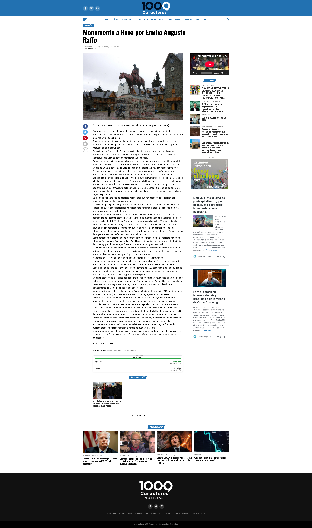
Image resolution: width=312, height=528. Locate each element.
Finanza (197, 19)
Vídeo (205, 19)
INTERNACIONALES (157, 19)
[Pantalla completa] (226, 73)
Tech (146, 19)
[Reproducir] (193, 73)
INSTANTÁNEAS (126, 19)
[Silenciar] (222, 73)
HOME (107, 19)
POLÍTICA (115, 19)
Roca (133, 350)
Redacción (91, 49)
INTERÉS (169, 19)
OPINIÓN (178, 19)
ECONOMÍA (137, 19)
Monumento (124, 350)
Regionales (188, 19)
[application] (209, 64)
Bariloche (112, 350)
